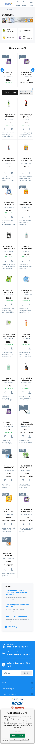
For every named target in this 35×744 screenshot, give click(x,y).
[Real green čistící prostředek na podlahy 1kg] (8, 103)
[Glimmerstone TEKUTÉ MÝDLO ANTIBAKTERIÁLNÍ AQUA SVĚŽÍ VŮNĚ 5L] (8, 191)
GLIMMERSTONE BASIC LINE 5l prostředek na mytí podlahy (8, 291)
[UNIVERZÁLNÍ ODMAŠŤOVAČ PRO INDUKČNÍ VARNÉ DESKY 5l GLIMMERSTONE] (26, 191)
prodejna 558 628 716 (17, 646)
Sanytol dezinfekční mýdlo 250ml (8, 379)
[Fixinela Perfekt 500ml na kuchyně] (8, 147)
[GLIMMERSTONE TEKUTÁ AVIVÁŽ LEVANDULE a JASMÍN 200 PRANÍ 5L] (26, 61)
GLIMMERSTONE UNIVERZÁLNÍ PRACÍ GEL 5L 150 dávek (26, 467)
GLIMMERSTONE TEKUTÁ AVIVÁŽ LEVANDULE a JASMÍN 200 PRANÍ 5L (26, 73)
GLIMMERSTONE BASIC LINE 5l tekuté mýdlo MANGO (8, 511)
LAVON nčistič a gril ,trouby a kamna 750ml (26, 379)
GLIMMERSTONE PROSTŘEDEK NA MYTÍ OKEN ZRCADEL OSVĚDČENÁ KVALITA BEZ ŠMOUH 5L (26, 160)
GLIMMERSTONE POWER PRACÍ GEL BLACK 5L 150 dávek (9, 247)
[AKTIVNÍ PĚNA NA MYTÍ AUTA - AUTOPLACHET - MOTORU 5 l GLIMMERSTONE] (8, 542)
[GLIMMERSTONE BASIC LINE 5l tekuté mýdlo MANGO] (8, 498)
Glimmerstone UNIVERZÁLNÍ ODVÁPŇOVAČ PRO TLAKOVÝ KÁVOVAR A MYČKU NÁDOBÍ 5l (8, 467)
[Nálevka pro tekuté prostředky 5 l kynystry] (26, 411)
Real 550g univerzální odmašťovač (26, 335)
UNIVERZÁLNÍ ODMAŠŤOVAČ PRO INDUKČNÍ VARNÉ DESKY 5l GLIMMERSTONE (26, 204)
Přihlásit (26, 673)
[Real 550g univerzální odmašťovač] (26, 323)
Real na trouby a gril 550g (26, 116)
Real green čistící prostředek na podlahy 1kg (9, 116)
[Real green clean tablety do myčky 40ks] (8, 323)
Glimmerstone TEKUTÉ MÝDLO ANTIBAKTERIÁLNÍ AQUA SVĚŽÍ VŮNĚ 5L (9, 204)
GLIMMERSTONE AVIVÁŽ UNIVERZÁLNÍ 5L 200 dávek (26, 291)
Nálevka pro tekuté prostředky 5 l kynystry (26, 423)
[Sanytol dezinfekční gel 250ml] (26, 235)
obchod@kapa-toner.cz (19, 654)
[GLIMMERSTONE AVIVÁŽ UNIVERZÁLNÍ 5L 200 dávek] (26, 279)
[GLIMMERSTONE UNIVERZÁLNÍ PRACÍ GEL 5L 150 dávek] (26, 454)
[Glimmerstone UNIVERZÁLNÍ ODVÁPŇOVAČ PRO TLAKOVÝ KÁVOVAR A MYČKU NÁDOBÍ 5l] (8, 454)
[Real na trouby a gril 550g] (26, 103)
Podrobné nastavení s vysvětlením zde (17, 740)
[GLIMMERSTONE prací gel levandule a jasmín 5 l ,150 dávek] (8, 61)
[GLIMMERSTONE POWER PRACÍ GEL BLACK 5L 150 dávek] (8, 235)
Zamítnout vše (17, 732)
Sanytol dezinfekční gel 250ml (26, 247)
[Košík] (24, 3)
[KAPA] (2, 9)
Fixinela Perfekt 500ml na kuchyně (8, 160)
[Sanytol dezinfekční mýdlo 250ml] (8, 367)
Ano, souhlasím (17, 736)
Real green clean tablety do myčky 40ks (9, 335)
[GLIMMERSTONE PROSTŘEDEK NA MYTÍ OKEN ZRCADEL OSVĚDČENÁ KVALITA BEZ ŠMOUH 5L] (26, 147)
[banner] (9, 3)
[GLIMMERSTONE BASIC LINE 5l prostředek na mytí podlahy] (8, 279)
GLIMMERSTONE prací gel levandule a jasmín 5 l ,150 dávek (8, 73)
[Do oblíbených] (5, 129)
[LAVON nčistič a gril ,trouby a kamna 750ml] (26, 367)
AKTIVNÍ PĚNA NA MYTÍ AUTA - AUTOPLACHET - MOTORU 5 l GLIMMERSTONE (8, 555)
